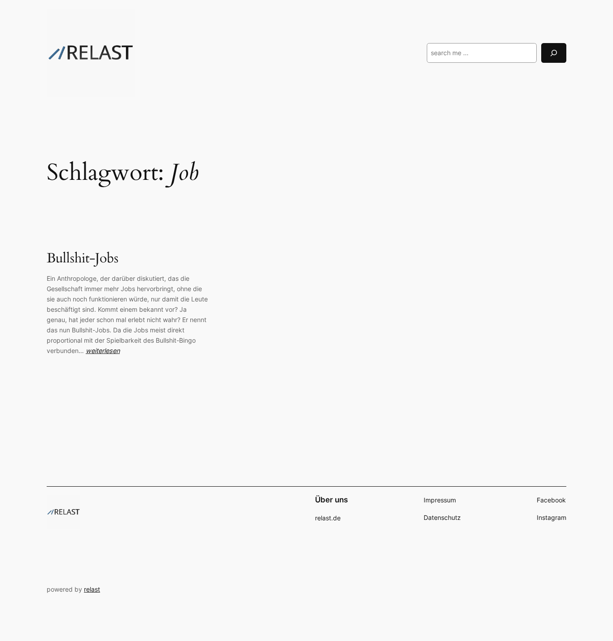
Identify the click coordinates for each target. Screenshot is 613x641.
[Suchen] (553, 52)
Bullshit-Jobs (82, 259)
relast (92, 589)
